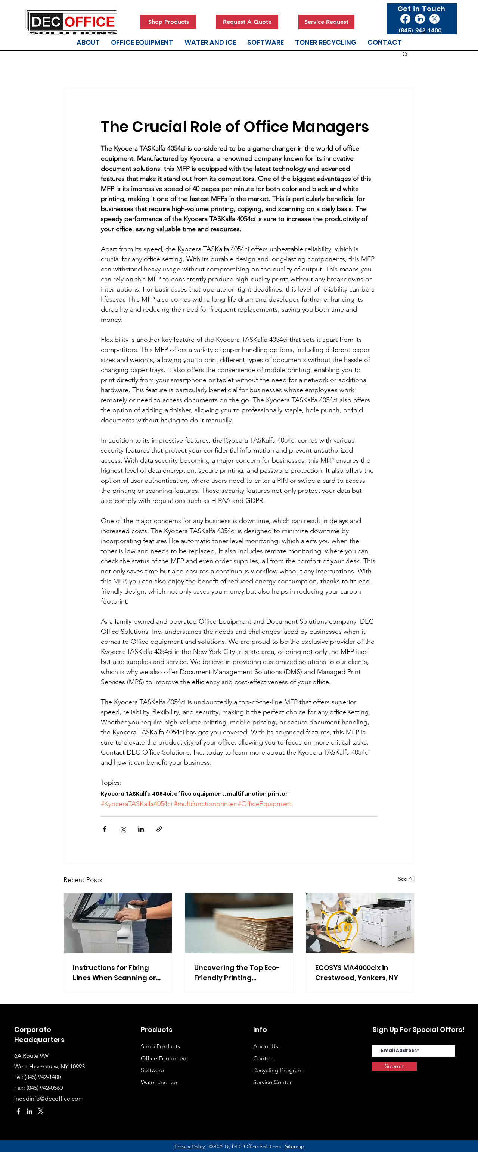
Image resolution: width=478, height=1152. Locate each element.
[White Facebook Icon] (18, 1111)
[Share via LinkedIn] (141, 828)
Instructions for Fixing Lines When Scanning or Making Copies (114, 973)
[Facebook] (405, 19)
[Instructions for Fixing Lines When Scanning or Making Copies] (118, 923)
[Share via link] (159, 828)
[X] (434, 19)
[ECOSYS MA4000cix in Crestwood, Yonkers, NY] (360, 923)
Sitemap (294, 1146)
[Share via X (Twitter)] (122, 828)
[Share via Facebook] (104, 828)
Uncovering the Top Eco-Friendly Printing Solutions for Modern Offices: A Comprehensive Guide (237, 973)
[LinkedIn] (420, 19)
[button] (405, 54)
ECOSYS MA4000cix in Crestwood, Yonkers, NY (356, 972)
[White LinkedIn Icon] (29, 1111)
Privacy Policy (189, 1146)
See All (406, 878)
